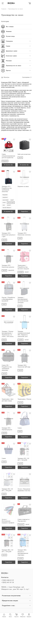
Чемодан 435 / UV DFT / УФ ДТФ (23, 459)
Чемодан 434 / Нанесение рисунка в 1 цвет (8, 235)
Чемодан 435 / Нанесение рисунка (8, 266)
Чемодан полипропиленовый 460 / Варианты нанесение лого (24, 333)
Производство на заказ (13, 66)
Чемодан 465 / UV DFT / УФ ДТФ (7, 551)
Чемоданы (9, 41)
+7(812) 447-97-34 (7, 582)
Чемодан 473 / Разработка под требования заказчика (7, 189)
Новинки (8, 31)
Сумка (20, 428)
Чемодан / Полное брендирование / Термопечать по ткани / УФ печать (8, 333)
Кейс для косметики (24, 154)
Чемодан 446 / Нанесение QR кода (24, 366)
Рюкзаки (9, 61)
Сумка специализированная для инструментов (8, 156)
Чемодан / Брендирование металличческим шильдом (23, 300)
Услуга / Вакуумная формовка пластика (24, 490)
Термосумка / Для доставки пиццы (7, 400)
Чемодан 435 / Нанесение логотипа (24, 234)
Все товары (10, 27)
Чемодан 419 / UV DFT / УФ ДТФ (7, 490)
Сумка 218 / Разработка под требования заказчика (7, 367)
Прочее (8, 70)
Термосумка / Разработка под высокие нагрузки (23, 267)
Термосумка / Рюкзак (24, 399)
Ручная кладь (10, 36)
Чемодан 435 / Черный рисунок (7, 429)
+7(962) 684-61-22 (7, 580)
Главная (3, 9)
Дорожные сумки (11, 51)
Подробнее (24, 211)
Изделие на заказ (23, 186)
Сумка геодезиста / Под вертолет (24, 520)
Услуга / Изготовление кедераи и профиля (8, 521)
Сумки (8, 46)
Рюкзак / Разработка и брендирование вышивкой (8, 299)
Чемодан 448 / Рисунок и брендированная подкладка (23, 552)
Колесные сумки (11, 56)
